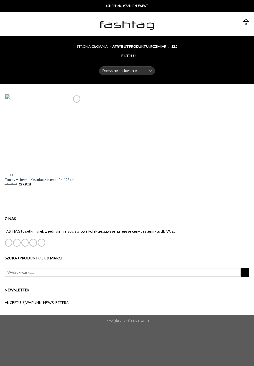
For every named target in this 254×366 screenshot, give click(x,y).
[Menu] (7, 24)
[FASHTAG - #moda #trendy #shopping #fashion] (127, 24)
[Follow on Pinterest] (41, 243)
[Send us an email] (33, 243)
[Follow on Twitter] (25, 243)
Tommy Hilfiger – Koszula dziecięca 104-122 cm (39, 179)
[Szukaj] (245, 272)
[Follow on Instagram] (16, 243)
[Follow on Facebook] (8, 243)
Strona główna (92, 46)
